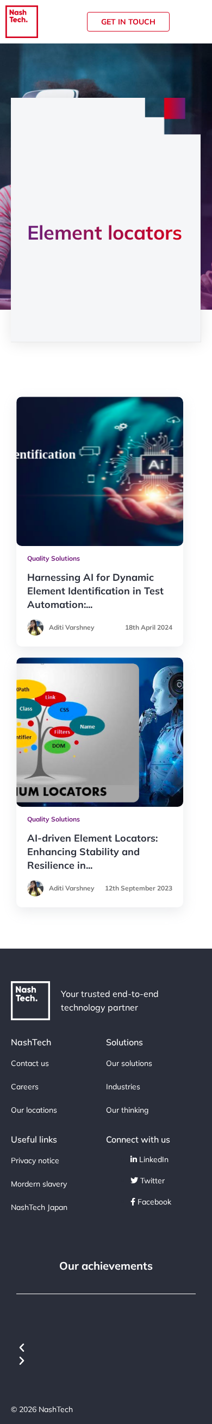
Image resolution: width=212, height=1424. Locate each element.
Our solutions (129, 1063)
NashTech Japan (39, 1207)
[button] (106, 1347)
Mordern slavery (39, 1184)
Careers (25, 1086)
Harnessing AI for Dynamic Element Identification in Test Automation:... (95, 591)
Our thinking (127, 1110)
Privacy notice (35, 1160)
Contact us (30, 1063)
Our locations (34, 1110)
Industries (123, 1086)
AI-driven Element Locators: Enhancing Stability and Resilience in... (92, 851)
